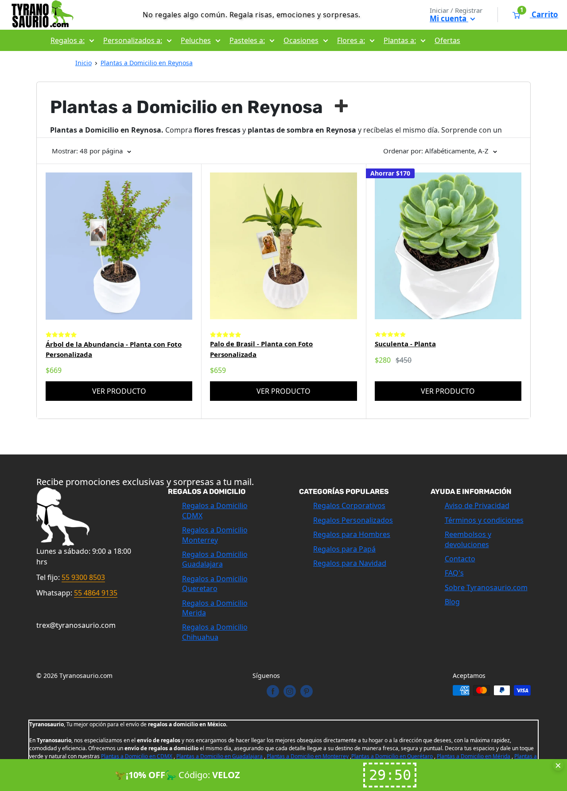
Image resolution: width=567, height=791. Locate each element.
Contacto (460, 559)
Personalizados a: (132, 40)
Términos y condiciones (484, 520)
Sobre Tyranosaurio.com (486, 587)
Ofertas (447, 40)
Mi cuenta (449, 18)
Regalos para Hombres (351, 534)
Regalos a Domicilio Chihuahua (215, 632)
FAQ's (454, 573)
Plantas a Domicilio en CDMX (136, 756)
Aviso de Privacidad (477, 505)
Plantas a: (400, 40)
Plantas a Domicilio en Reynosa (147, 63)
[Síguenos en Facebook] (273, 691)
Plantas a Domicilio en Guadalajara (219, 756)
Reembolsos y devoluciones (468, 539)
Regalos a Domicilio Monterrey (215, 534)
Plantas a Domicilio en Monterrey (308, 756)
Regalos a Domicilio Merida (215, 608)
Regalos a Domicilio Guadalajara (215, 559)
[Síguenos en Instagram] (290, 691)
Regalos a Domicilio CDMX (215, 510)
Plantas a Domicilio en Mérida (473, 756)
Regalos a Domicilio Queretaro (215, 583)
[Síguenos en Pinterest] (306, 691)
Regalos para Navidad (349, 563)
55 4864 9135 (95, 593)
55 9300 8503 (83, 577)
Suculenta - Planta (405, 343)
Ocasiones (301, 40)
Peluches (196, 40)
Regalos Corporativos (349, 505)
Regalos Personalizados (353, 520)
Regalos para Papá (344, 549)
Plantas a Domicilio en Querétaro (392, 756)
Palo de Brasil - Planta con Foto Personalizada (261, 348)
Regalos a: (67, 40)
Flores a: (351, 40)
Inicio (83, 63)
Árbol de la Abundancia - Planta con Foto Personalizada (114, 349)
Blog (452, 602)
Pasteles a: (247, 40)
